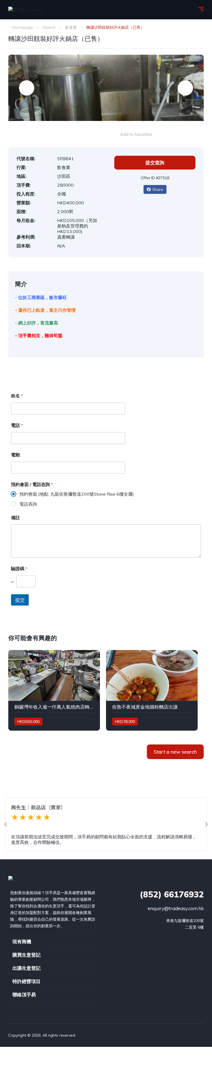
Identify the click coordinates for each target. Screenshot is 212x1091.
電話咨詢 (28, 504)
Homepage (22, 27)
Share (157, 189)
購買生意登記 (26, 955)
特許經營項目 (26, 981)
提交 (20, 600)
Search (49, 27)
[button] (5, 824)
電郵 (15, 455)
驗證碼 (19, 568)
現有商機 (21, 941)
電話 (17, 425)
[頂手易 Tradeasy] (25, 9)
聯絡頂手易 (24, 994)
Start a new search (175, 752)
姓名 (17, 395)
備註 (15, 517)
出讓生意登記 (26, 968)
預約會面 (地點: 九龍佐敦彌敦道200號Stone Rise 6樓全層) (76, 494)
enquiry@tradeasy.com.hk (176, 908)
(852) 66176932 (172, 894)
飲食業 (71, 27)
